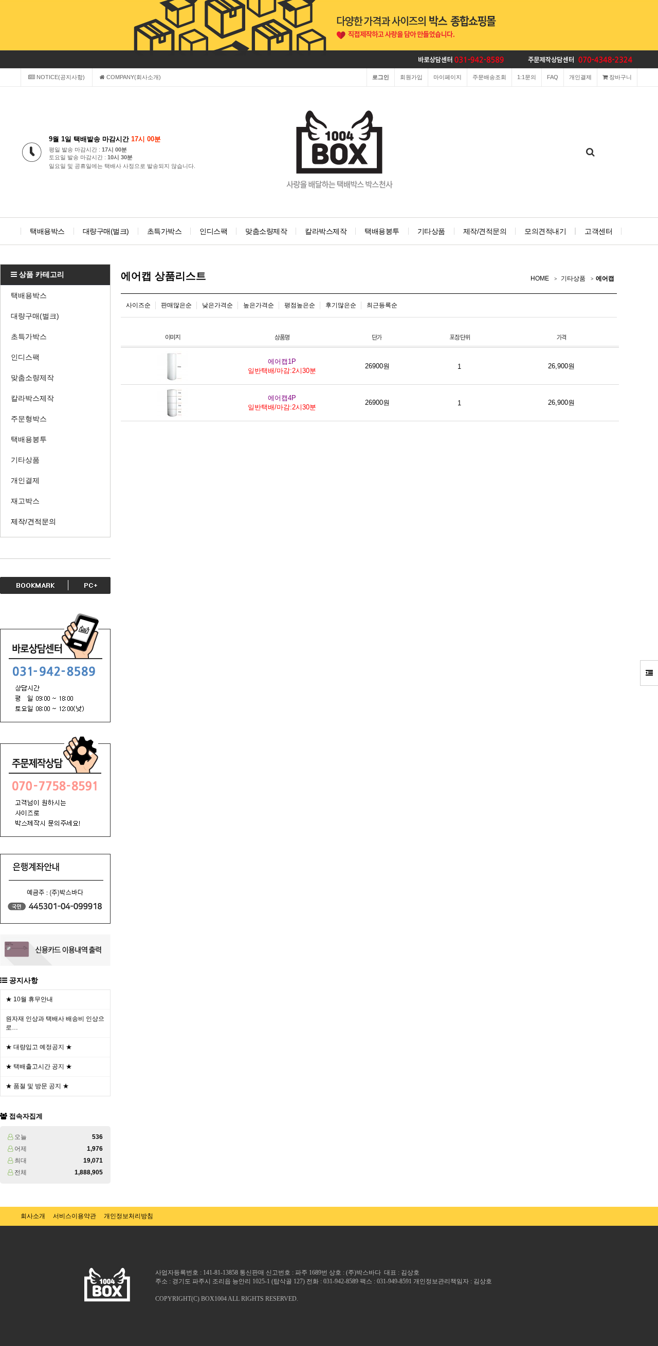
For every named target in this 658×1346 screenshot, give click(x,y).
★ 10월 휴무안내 (29, 999)
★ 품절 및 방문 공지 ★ (37, 1086)
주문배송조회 (489, 77)
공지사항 (23, 980)
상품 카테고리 (40, 274)
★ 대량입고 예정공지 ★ (39, 1047)
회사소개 (33, 1216)
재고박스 (25, 501)
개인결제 (580, 77)
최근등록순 (382, 305)
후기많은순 (340, 305)
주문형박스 (29, 419)
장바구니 (620, 77)
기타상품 (431, 231)
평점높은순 (299, 305)
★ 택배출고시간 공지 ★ (39, 1066)
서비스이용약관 (74, 1216)
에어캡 (605, 278)
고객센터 (598, 231)
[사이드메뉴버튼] (649, 673)
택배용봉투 (381, 231)
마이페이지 (447, 77)
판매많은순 (176, 305)
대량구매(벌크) (106, 231)
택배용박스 (47, 231)
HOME (540, 278)
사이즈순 (138, 305)
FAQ (552, 77)
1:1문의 (526, 77)
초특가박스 (164, 231)
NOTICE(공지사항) (60, 77)
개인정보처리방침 (128, 1216)
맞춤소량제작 (266, 231)
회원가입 (411, 77)
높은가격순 (258, 305)
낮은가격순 (217, 305)
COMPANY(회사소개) (133, 77)
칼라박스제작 (325, 231)
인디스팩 (213, 231)
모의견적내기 (545, 231)
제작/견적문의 (485, 231)
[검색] (590, 152)
